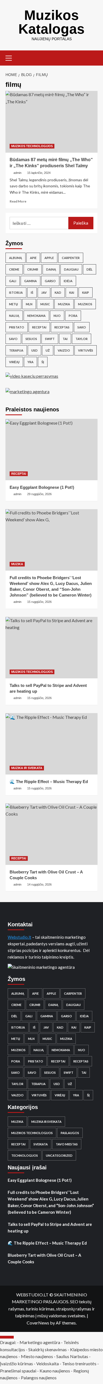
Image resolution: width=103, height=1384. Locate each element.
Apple (49, 258)
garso (50, 281)
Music (45, 304)
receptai (39, 327)
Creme (14, 269)
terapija (16, 350)
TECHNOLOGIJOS (24, 1155)
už (48, 350)
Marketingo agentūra (40, 1342)
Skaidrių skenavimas (47, 1349)
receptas (61, 327)
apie (33, 258)
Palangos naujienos (39, 1377)
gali (12, 281)
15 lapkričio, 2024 (39, 172)
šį (42, 362)
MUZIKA (17, 564)
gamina (30, 281)
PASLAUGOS (70, 1133)
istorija (16, 292)
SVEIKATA (41, 1144)
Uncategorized (59, 1155)
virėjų (14, 362)
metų (13, 304)
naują (14, 315)
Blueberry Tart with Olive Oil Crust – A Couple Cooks (44, 1258)
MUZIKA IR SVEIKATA (26, 768)
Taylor (82, 339)
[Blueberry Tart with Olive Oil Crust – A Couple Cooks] (51, 834)
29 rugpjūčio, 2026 (39, 494)
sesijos (31, 339)
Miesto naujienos (37, 1356)
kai (71, 292)
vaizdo (64, 350)
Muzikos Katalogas (51, 22)
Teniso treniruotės (79, 1363)
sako (81, 327)
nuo (57, 315)
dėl (90, 269)
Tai (65, 339)
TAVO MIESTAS (67, 1144)
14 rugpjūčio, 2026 (39, 884)
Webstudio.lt (19, 937)
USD (34, 350)
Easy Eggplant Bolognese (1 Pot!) (42, 487)
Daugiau (71, 269)
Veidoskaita (47, 1363)
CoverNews (38, 1322)
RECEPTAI (18, 473)
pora (73, 315)
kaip (85, 292)
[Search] (94, 57)
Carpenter (71, 258)
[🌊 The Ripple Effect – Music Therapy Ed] (51, 744)
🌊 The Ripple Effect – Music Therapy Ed (49, 781)
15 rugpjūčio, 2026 (39, 601)
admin (17, 172)
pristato (16, 327)
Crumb (32, 269)
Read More (18, 201)
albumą (15, 258)
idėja (68, 281)
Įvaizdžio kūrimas (16, 1363)
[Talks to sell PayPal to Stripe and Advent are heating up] (51, 647)
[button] (10, 57)
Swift (50, 339)
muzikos (85, 304)
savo (13, 339)
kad (58, 292)
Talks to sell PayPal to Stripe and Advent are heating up (50, 1227)
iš (32, 292)
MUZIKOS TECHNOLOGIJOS (32, 146)
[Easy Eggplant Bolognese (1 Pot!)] (51, 449)
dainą (51, 269)
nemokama (36, 315)
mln (29, 304)
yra (30, 362)
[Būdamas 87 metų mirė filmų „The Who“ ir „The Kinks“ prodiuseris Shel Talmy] (51, 121)
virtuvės (85, 350)
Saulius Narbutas (72, 1356)
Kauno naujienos (55, 1370)
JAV (44, 292)
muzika (64, 304)
